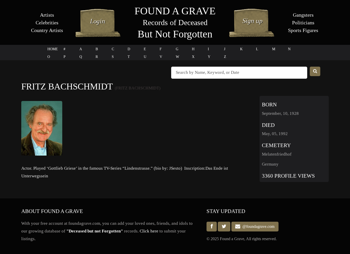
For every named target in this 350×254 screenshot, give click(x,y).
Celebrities (47, 22)
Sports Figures (303, 30)
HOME (52, 49)
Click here (149, 231)
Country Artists (47, 30)
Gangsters (303, 15)
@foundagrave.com (257, 227)
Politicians (303, 22)
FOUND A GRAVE (175, 11)
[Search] (315, 71)
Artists (47, 15)
